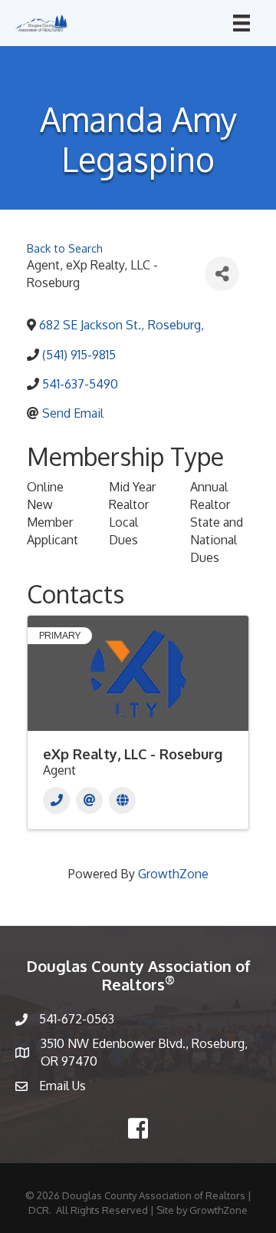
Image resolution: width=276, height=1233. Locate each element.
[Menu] (241, 23)
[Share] (222, 273)
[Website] (122, 800)
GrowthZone (173, 873)
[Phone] (56, 800)
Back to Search (65, 248)
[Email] (89, 800)
